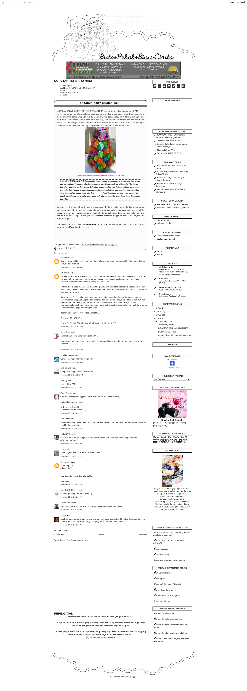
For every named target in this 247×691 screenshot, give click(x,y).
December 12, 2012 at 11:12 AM (71, 326)
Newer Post (59, 534)
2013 (159, 315)
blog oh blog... (163, 220)
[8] (174, 423)
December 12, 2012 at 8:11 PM (71, 484)
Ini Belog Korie (166, 267)
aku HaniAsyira (67, 355)
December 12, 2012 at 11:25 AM (71, 362)
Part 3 (159, 254)
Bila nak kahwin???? (166, 150)
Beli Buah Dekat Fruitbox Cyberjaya (173, 207)
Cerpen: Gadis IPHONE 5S (169, 153)
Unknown (64, 257)
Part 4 (159, 251)
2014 (159, 311)
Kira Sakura (65, 368)
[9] (177, 423)
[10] (180, 423)
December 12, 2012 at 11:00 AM (71, 267)
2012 (159, 318)
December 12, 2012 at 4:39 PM (71, 428)
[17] (180, 442)
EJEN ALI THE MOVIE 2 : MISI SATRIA (77, 88)
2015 (159, 308)
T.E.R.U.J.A (70, 248)
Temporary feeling (166, 324)
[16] (165, 425)
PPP (82, 181)
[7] (171, 423)
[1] (154, 423)
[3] (160, 423)
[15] (162, 425)
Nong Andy (65, 332)
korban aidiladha (164, 223)
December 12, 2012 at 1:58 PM (71, 387)
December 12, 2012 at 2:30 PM (71, 413)
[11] (184, 423)
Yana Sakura (66, 393)
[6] (169, 423)
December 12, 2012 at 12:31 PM (71, 375)
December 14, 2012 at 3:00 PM (71, 525)
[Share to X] (110, 245)
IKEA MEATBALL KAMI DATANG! (173, 328)
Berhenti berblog (161, 554)
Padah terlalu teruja (167, 332)
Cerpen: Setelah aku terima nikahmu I (171, 633)
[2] (157, 423)
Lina (62, 449)
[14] (158, 425)
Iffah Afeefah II (172, 360)
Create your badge (172, 367)
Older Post (142, 534)
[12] (187, 423)
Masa (62, 90)
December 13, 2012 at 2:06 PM (71, 497)
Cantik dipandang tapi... (165, 590)
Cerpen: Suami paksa (164, 613)
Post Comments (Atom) (77, 540)
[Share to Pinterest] (115, 245)
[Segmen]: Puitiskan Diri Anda (167, 584)
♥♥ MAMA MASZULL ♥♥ (170, 287)
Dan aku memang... (163, 573)
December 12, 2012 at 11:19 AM (71, 350)
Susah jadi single (162, 549)
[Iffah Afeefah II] (172, 365)
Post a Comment (61, 530)
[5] (166, 423)
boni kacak (65, 419)
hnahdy (63, 380)
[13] (155, 425)
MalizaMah (65, 434)
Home (101, 534)
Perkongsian (160, 578)
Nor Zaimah (109, 117)
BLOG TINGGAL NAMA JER (170, 290)
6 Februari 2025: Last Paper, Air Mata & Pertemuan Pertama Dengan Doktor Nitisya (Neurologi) (174, 271)
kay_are (64, 515)
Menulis (63, 95)
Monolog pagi (66, 85)
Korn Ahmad (66, 502)
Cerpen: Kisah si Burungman (167, 595)
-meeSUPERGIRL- (68, 490)
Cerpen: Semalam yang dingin (168, 619)
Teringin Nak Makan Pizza (168, 235)
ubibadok (163, 278)
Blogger (133, 677)
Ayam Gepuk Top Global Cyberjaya (172, 204)
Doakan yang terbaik (166, 239)
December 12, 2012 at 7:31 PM (71, 456)
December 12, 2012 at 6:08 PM (71, 443)
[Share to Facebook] (112, 245)
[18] (184, 442)
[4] (163, 423)
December (164, 321)
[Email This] (104, 245)
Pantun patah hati (162, 601)
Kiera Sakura (165, 294)
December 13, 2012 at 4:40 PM (71, 510)
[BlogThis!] (107, 245)
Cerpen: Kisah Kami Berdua (169, 141)
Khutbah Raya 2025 (69, 92)
